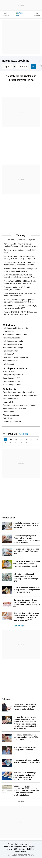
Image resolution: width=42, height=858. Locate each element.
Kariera (9, 849)
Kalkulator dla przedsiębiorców (15, 335)
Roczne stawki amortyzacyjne (14, 408)
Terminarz (11, 433)
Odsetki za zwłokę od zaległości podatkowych (20, 395)
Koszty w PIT (8, 402)
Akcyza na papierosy (11, 415)
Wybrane (32, 239)
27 (21, 440)
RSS (15, 849)
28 (26, 440)
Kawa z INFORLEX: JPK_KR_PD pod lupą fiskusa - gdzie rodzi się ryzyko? (20, 313)
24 (6, 440)
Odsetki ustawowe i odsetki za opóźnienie (19, 392)
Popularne (10, 239)
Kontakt (22, 849)
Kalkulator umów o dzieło (12, 344)
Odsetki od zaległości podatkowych (16, 357)
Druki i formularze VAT (11, 381)
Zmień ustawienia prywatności (15, 846)
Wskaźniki (11, 388)
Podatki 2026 (8, 517)
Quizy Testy (7, 418)
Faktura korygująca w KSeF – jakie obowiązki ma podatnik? (17, 288)
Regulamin (33, 846)
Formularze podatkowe (12, 384)
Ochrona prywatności (23, 844)
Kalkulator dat (8, 364)
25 (11, 440)
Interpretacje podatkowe (12, 421)
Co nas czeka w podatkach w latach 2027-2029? (20, 251)
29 (31, 440)
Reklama (30, 849)
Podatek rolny (8, 412)
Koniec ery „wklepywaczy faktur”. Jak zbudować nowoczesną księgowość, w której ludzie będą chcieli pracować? (21, 245)
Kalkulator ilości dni (10, 361)
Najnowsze (21, 239)
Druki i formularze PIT (11, 378)
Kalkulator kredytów (10, 351)
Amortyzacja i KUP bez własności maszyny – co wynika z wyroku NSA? (20, 307)
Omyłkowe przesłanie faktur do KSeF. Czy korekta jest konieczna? (20, 295)
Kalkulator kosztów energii (13, 348)
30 (37, 440)
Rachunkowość (9, 371)
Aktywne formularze (17, 368)
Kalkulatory (11, 324)
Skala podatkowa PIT (11, 399)
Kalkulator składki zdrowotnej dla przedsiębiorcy (15, 329)
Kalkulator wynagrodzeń (12, 338)
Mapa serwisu (20, 852)
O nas (10, 844)
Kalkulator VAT (8, 354)
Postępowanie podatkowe (13, 375)
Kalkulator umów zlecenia (13, 341)
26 (16, 440)
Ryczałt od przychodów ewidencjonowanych (20, 405)
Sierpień (23, 433)
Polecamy (6, 698)
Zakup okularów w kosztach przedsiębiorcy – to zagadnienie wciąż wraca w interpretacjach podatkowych (21, 270)
